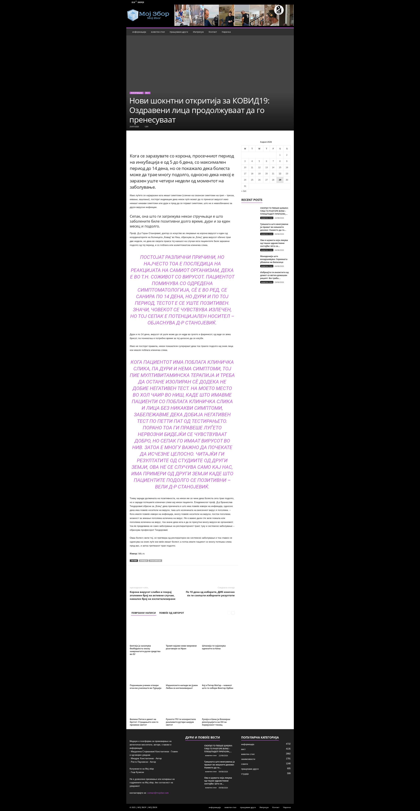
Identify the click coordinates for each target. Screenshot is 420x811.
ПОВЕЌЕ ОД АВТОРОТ (171, 612)
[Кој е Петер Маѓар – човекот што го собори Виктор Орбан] (218, 670)
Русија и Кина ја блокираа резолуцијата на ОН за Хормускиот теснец (216, 722)
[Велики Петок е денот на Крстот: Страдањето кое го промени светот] (146, 704)
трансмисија (155, 561)
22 (280, 174)
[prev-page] (229, 613)
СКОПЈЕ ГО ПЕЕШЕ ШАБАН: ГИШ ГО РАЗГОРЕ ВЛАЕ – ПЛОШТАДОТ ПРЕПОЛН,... (274, 210)
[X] (160, 575)
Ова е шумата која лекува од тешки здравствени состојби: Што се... (274, 243)
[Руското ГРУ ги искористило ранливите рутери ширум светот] (182, 704)
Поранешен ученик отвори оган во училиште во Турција (145, 686)
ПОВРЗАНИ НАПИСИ (143, 612)
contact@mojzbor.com (158, 793)
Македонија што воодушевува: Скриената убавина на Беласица (273, 259)
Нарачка (226, 31)
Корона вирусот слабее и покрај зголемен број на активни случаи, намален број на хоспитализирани (152, 595)
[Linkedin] (175, 575)
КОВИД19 (143, 561)
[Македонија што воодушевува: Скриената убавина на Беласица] (249, 261)
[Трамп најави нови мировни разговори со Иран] (182, 631)
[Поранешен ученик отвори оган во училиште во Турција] (146, 670)
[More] (205, 575)
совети (244, 764)
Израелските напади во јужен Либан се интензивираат (182, 686)
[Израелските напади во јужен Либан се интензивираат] (182, 670)
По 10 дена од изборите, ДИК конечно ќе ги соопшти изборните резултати (210, 593)
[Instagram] (289, 2)
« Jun (243, 191)
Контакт (213, 31)
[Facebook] (284, 2)
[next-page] (233, 613)
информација (139, 31)
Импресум (198, 31)
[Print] (190, 575)
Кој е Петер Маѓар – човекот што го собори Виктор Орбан (217, 686)
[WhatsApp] (168, 575)
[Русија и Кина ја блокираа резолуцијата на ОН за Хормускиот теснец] (218, 704)
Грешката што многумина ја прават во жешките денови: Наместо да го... (274, 227)
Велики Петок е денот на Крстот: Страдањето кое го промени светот (144, 722)
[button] (289, 31)
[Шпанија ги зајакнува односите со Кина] (218, 631)
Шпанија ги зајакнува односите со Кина (214, 647)
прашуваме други (179, 31)
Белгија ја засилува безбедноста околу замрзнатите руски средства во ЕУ (145, 650)
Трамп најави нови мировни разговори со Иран (181, 647)
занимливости (248, 759)
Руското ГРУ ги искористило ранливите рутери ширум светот (181, 722)
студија (245, 774)
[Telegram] (198, 575)
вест (147, 93)
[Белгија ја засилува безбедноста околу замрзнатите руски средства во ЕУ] (146, 631)
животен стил (158, 31)
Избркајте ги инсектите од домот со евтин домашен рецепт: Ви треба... (274, 275)
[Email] (183, 575)
